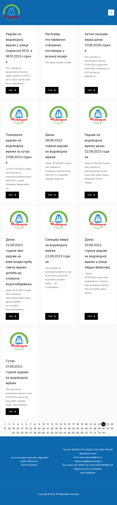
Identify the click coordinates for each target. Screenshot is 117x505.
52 (112, 428)
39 (56, 428)
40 (60, 428)
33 (30, 428)
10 (44, 424)
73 (99, 433)
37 (48, 428)
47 (90, 428)
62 (52, 433)
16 (69, 424)
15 (65, 424)
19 (82, 424)
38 (52, 428)
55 (22, 433)
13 (56, 424)
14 (61, 424)
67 (73, 433)
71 (91, 433)
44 (77, 428)
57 (30, 433)
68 (77, 433)
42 (69, 428)
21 (91, 424)
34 (35, 428)
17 (73, 424)
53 (13, 433)
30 (18, 428)
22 (95, 424)
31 (22, 428)
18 (78, 424)
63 (56, 433)
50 (103, 428)
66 (69, 433)
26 (112, 424)
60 (43, 433)
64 (60, 433)
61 (48, 433)
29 (13, 428)
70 (86, 433)
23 (99, 424)
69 (82, 433)
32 (26, 428)
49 (99, 428)
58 (35, 433)
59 (39, 433)
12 (52, 424)
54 (18, 433)
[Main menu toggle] (111, 13)
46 (86, 428)
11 (48, 424)
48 (95, 428)
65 (65, 433)
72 (95, 433)
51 (108, 428)
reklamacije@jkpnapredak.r (87, 461)
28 (9, 428)
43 (73, 428)
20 (86, 424)
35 (39, 428)
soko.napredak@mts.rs (90, 457)
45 (82, 428)
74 (103, 433)
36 (43, 428)
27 (5, 428)
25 (108, 424)
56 (26, 433)
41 (65, 428)
